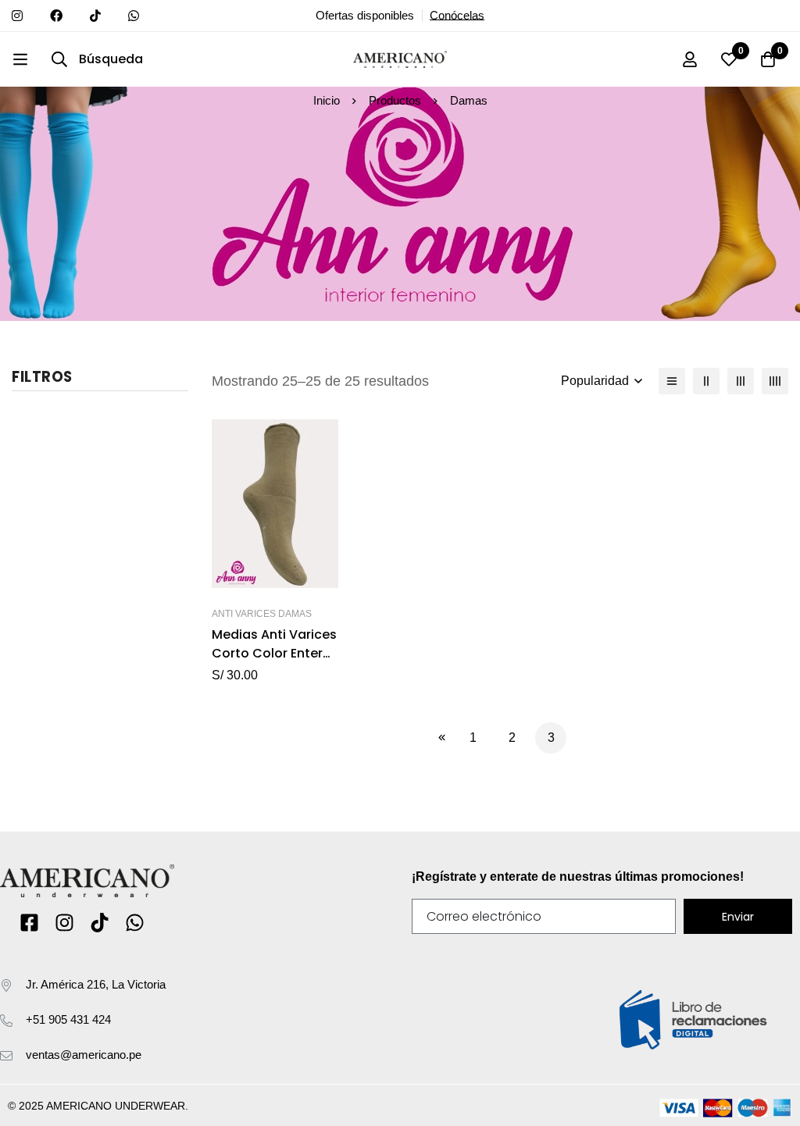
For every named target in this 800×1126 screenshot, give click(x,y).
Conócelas (457, 15)
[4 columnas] (775, 381)
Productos (395, 100)
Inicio (326, 100)
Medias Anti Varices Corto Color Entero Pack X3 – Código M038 (274, 662)
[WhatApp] (135, 922)
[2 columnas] (706, 381)
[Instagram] (64, 922)
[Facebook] (29, 922)
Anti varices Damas (262, 613)
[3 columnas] (740, 381)
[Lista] (672, 381)
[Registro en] (689, 59)
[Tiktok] (99, 922)
